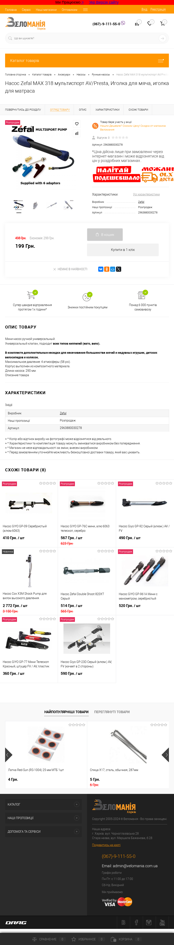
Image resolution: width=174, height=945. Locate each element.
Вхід (144, 9)
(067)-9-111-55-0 (107, 24)
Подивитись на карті (106, 845)
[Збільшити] (43, 157)
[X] (118, 269)
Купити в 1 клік (123, 250)
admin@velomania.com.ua (135, 866)
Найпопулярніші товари (66, 712)
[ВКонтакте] (100, 269)
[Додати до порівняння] (77, 133)
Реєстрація (158, 9)
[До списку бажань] (77, 124)
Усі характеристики (146, 194)
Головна (11, 9)
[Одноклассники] (106, 269)
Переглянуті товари (112, 712)
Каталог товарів (24, 60)
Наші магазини (46, 9)
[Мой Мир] (112, 269)
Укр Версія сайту (104, 2)
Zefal (141, 201)
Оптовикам (69, 9)
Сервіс (26, 9)
